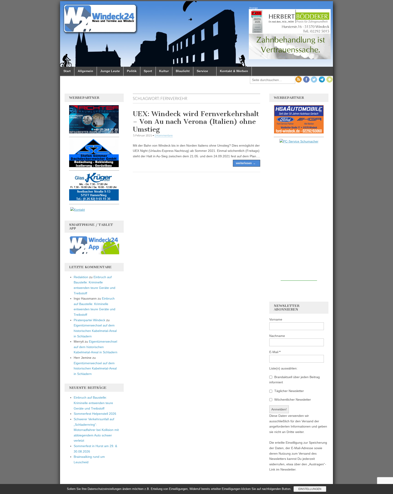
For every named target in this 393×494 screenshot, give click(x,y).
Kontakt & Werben (234, 71)
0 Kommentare (164, 135)
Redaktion (81, 277)
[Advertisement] (299, 212)
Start (67, 71)
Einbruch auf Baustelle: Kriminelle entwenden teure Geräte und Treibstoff (93, 403)
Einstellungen (309, 489)
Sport (148, 71)
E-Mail (274, 352)
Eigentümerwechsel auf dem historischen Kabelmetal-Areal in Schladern (95, 330)
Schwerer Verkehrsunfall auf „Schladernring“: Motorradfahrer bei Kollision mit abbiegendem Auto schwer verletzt (96, 430)
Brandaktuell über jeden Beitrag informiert (294, 379)
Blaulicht (183, 71)
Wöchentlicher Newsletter (292, 399)
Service (202, 71)
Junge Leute (110, 71)
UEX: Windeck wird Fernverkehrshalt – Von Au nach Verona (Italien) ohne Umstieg (196, 121)
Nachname (277, 336)
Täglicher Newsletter (288, 391)
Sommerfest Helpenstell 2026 (95, 413)
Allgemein (85, 71)
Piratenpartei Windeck (89, 320)
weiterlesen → (246, 163)
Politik (132, 71)
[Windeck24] (196, 34)
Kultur (164, 71)
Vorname (275, 319)
